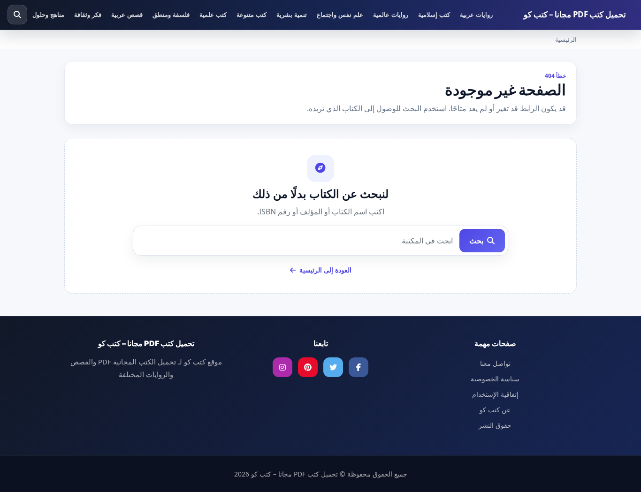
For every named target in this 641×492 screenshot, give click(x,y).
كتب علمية (213, 14)
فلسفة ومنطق (171, 14)
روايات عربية (476, 14)
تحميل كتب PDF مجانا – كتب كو (575, 14)
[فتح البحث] (17, 14)
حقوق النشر (495, 425)
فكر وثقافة (87, 14)
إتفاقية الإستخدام (495, 394)
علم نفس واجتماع (340, 14)
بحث (477, 240)
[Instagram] (282, 367)
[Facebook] (358, 367)
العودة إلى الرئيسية (324, 269)
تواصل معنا (495, 363)
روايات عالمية (390, 14)
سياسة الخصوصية (495, 378)
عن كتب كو (495, 409)
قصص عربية (127, 14)
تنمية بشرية (291, 14)
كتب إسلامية (434, 14)
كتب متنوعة (252, 14)
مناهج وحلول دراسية (38, 14)
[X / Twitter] (333, 367)
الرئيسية (566, 39)
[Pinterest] (308, 367)
